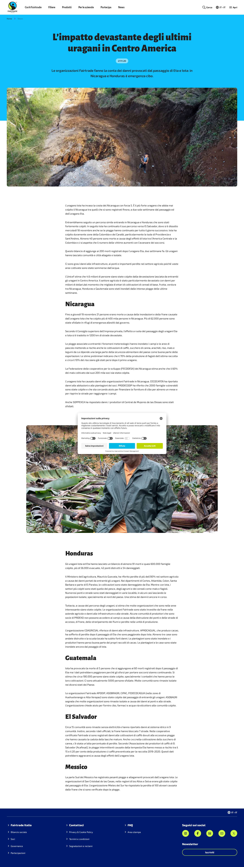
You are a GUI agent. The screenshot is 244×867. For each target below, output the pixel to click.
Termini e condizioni (79, 839)
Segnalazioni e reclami (80, 846)
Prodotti (67, 7)
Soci (13, 839)
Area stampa (134, 832)
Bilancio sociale (19, 832)
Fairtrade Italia (21, 825)
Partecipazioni (18, 853)
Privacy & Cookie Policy (81, 832)
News (121, 7)
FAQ (130, 825)
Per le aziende (86, 7)
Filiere (51, 7)
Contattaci (76, 825)
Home (9, 18)
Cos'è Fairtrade (33, 7)
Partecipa (106, 7)
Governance (17, 846)
